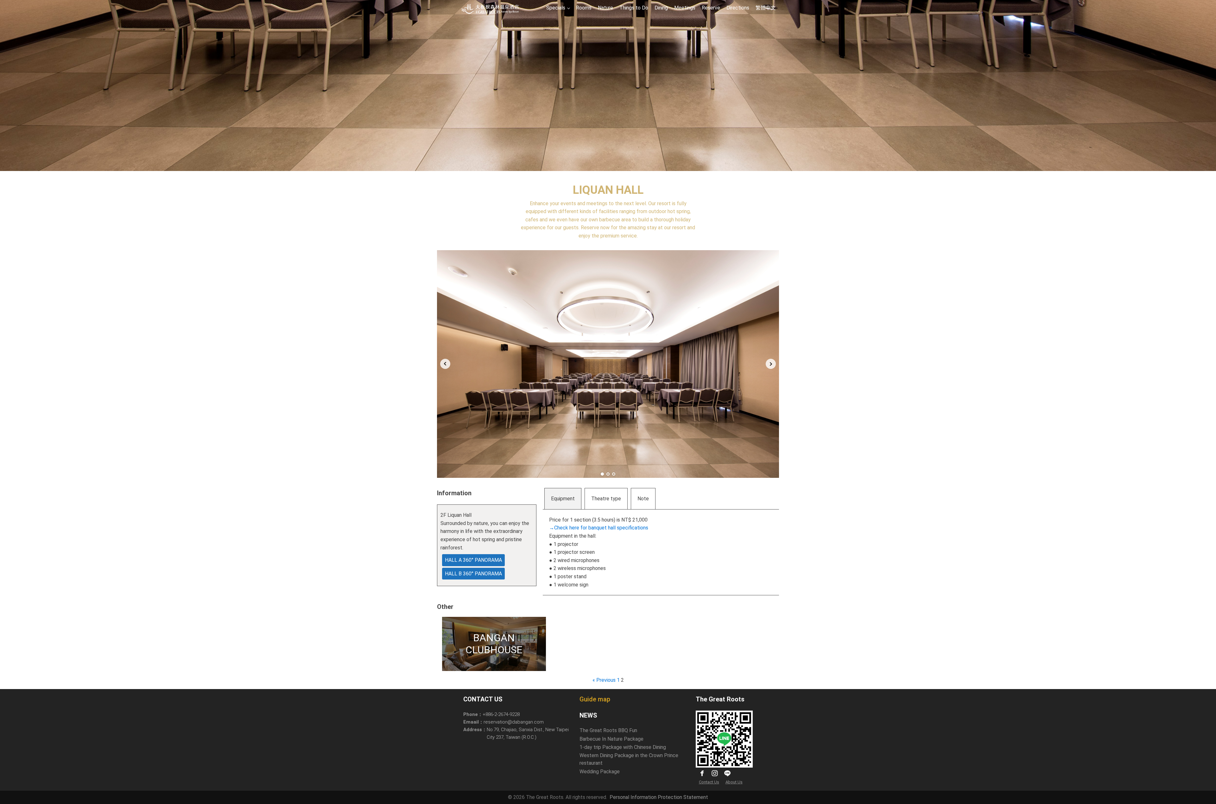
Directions (737, 8)
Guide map (595, 699)
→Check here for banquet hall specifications (598, 528)
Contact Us (709, 782)
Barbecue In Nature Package (611, 739)
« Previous (604, 680)
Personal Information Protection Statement (659, 797)
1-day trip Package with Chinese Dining (623, 747)
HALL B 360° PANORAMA (473, 574)
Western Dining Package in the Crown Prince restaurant (629, 759)
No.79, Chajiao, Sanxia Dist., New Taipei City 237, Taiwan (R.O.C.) (528, 733)
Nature (605, 8)
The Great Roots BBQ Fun (608, 730)
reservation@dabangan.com (514, 722)
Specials (555, 8)
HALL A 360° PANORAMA (473, 560)
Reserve (711, 8)
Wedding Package (600, 772)
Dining (661, 8)
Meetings (684, 8)
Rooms (584, 8)
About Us (734, 782)
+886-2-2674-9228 (501, 714)
